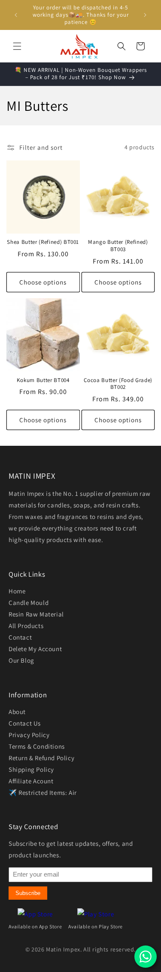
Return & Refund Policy (41, 758)
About (17, 712)
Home (17, 591)
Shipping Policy (31, 769)
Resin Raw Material (36, 614)
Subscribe (27, 893)
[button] (17, 46)
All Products (26, 626)
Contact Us (25, 723)
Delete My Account (35, 649)
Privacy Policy (29, 735)
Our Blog (21, 660)
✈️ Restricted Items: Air (43, 792)
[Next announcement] (145, 15)
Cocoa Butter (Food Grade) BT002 (118, 384)
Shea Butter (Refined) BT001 (43, 242)
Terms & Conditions (37, 746)
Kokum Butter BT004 (43, 380)
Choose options (43, 282)
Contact (20, 637)
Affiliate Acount (31, 781)
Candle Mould (29, 603)
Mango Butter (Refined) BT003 (118, 246)
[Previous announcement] (15, 15)
